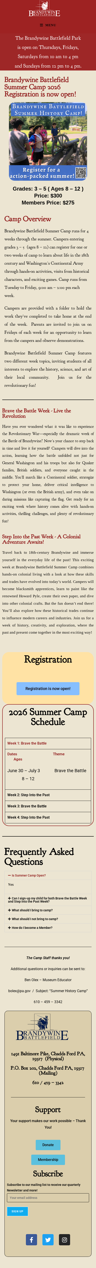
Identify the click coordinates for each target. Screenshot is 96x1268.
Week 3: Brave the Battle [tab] (27, 806)
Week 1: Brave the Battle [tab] (27, 743)
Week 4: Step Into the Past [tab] (28, 817)
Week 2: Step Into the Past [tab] (28, 795)
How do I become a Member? (32, 928)
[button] (48, 875)
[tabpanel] (48, 769)
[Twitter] (48, 1239)
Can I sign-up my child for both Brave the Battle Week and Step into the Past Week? (47, 900)
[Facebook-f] (31, 1239)
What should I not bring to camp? (35, 919)
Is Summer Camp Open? (29, 875)
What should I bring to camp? (32, 910)
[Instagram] (64, 1239)
